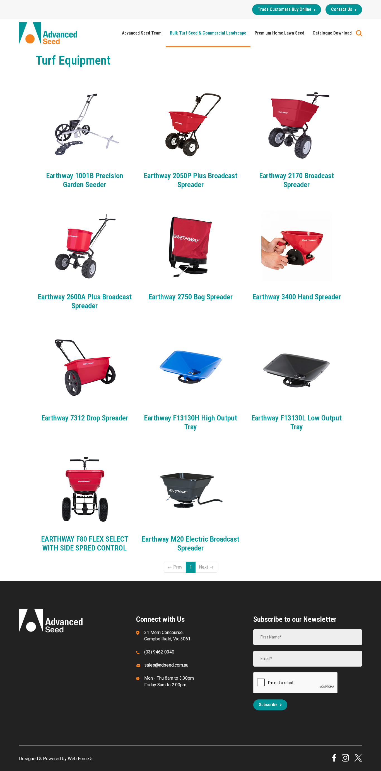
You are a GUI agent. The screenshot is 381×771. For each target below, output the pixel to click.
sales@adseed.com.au (166, 665)
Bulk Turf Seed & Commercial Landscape (208, 33)
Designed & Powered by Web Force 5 (56, 758)
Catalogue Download (332, 33)
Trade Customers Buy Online (284, 9)
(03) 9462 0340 (159, 652)
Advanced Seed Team (141, 33)
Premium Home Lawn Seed (279, 33)
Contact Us (341, 9)
